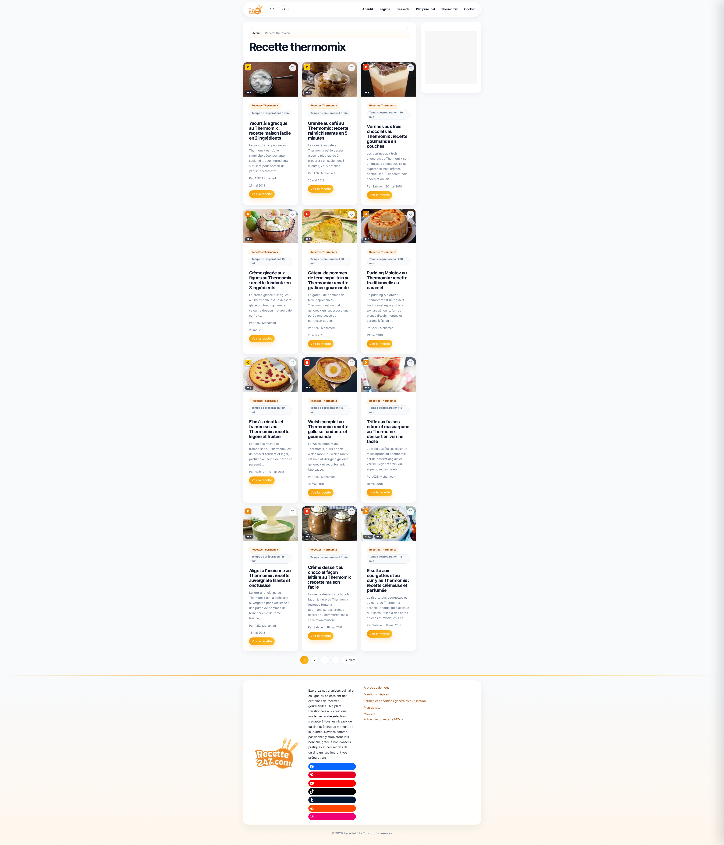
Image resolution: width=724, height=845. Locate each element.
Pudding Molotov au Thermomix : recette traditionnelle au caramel (387, 280)
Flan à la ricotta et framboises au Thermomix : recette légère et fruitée (269, 429)
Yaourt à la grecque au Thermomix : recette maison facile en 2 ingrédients (270, 131)
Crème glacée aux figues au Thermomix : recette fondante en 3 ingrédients (270, 280)
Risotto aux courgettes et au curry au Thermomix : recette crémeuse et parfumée (388, 580)
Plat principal (425, 9)
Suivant (350, 660)
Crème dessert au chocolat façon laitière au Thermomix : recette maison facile (329, 577)
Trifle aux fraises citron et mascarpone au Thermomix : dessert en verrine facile (388, 431)
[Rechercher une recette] (284, 9)
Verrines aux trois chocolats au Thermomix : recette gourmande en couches (387, 136)
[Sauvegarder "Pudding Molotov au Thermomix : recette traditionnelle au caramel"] (410, 214)
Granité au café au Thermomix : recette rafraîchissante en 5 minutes (328, 131)
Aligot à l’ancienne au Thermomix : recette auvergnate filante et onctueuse (270, 578)
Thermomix (449, 9)
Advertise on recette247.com (384, 719)
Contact (369, 714)
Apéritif (367, 9)
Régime (385, 9)
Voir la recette (262, 194)
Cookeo (469, 9)
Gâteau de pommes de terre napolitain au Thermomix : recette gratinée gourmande (329, 280)
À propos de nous (376, 687)
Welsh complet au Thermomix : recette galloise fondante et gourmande (328, 429)
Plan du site (372, 707)
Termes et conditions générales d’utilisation (395, 701)
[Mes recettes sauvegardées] (272, 9)
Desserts (403, 9)
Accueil (257, 33)
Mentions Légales (376, 694)
